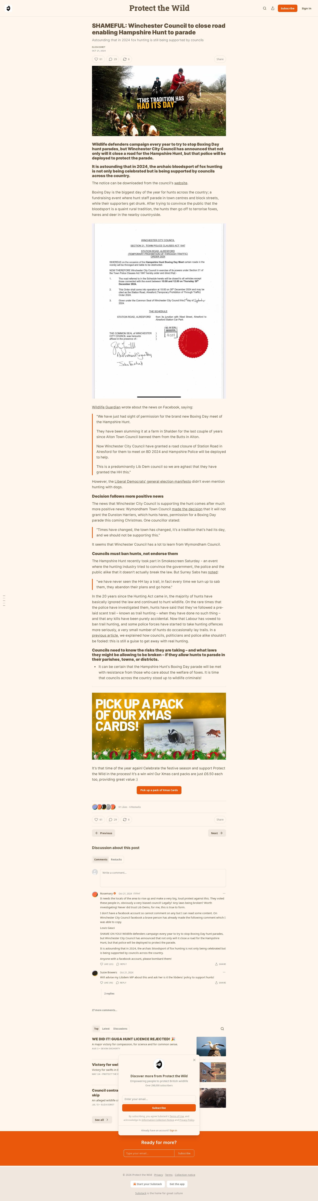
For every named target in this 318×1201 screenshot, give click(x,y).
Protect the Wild (112, 1074)
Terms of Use (177, 1116)
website (180, 183)
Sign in (306, 8)
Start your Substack (149, 1184)
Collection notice (185, 1175)
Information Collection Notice (158, 1120)
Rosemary (106, 893)
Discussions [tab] (120, 1028)
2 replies (109, 993)
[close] (194, 1060)
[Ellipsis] (224, 893)
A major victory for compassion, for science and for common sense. (135, 1044)
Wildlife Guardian (106, 407)
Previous (106, 833)
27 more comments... (104, 1010)
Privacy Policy (186, 1120)
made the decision (187, 509)
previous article (105, 635)
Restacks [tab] (116, 859)
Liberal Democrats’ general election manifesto (153, 481)
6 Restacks (135, 807)
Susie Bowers (108, 972)
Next (214, 833)
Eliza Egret (98, 47)
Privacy (158, 1175)
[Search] (264, 8)
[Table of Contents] (4, 600)
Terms (169, 1175)
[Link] (87, 151)
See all (99, 1120)
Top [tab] (96, 1028)
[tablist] (108, 859)
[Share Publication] (272, 8)
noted (213, 572)
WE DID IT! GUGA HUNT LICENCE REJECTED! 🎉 (133, 1039)
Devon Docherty (110, 1048)
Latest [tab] (106, 1028)
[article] (159, 1046)
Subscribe (287, 8)
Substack (140, 1193)
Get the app (177, 1184)
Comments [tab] (100, 859)
